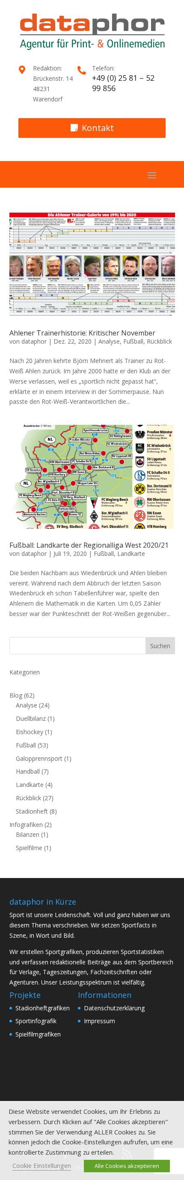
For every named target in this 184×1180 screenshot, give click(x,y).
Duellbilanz (31, 718)
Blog (15, 695)
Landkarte (131, 553)
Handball (28, 771)
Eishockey (29, 732)
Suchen (160, 646)
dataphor (34, 341)
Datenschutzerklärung (114, 1008)
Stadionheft (32, 811)
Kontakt (98, 128)
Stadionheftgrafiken (42, 1008)
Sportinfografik (35, 1021)
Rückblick (159, 341)
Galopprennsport (39, 758)
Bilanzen (27, 834)
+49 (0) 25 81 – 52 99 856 (123, 83)
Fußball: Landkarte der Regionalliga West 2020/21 (89, 545)
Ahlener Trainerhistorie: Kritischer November (82, 333)
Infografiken (26, 824)
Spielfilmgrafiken (38, 1034)
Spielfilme (29, 848)
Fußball (133, 341)
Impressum (99, 1021)
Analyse (109, 341)
